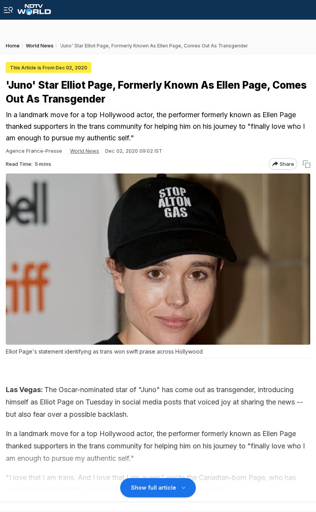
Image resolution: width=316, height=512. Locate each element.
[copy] (306, 164)
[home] (34, 7)
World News (84, 151)
